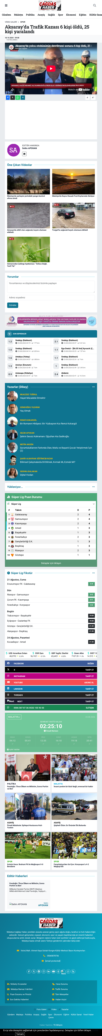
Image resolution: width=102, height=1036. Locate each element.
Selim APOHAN (29, 148)
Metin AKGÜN (26, 444)
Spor (60, 14)
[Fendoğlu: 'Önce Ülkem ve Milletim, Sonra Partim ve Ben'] (27, 767)
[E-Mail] (24, 154)
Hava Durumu (62, 984)
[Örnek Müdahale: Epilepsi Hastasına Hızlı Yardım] (27, 806)
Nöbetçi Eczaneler (18, 984)
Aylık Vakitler (14, 749)
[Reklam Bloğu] (51, 321)
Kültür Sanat (76, 1014)
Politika (30, 14)
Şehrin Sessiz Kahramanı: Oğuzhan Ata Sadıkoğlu (44, 436)
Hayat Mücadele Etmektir (32, 398)
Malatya (18, 14)
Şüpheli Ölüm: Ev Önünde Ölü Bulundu (70, 825)
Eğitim (82, 14)
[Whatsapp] (68, 971)
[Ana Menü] (6, 5)
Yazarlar (65, 1009)
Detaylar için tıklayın (51, 563)
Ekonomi (71, 14)
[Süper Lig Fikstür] (93, 573)
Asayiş (41, 14)
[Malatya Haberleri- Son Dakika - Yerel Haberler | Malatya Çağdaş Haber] (50, 5)
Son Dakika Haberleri (19, 999)
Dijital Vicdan (26, 475)
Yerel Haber (88, 1014)
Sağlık (51, 14)
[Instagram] (43, 971)
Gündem (6, 14)
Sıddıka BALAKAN (28, 471)
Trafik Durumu (61, 989)
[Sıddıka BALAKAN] (12, 473)
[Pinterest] (39, 971)
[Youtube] (53, 971)
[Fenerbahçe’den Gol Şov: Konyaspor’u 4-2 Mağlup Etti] (74, 845)
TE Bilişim (57, 1025)
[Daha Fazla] (23, 97)
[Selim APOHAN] (13, 150)
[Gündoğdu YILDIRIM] (12, 409)
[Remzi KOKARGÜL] (12, 421)
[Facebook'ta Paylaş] (8, 97)
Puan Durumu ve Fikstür (20, 994)
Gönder (12, 305)
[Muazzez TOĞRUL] (12, 396)
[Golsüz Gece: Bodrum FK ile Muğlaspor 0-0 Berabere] (27, 845)
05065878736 (53, 956)
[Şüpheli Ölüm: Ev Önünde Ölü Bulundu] (74, 806)
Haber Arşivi (61, 999)
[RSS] (73, 971)
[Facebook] (29, 971)
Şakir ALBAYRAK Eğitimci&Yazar (36, 458)
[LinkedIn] (48, 971)
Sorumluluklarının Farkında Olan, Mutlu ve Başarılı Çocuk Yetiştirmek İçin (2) (56, 449)
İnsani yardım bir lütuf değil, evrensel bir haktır (73, 786)
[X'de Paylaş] (12, 97)
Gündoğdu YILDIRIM (30, 407)
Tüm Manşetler (62, 994)
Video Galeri (11, 22)
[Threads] (58, 971)
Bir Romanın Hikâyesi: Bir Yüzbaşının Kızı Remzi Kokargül (48, 423)
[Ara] (94, 5)
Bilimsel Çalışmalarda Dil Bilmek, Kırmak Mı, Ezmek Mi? (47, 462)
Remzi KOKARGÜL (28, 420)
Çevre (51, 1017)
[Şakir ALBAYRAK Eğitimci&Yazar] (12, 460)
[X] (34, 971)
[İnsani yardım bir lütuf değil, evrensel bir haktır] (74, 767)
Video (54, 1009)
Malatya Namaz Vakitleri (22, 989)
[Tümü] (93, 387)
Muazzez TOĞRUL (28, 394)
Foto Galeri (41, 1009)
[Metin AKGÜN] (12, 447)
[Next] (63, 971)
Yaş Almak (25, 410)
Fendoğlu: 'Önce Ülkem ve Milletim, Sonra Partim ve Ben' (26, 884)
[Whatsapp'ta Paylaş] (17, 97)
